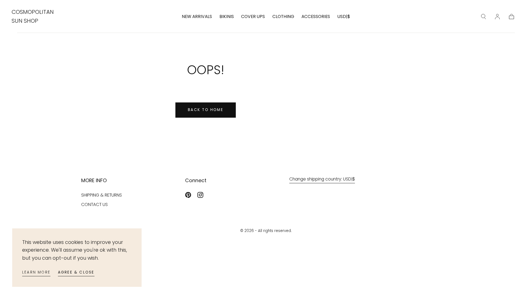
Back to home (205, 109)
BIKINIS (226, 16)
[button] (343, 17)
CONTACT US (94, 204)
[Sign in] (497, 16)
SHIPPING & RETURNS (101, 195)
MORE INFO (94, 180)
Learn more (36, 272)
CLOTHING (283, 16)
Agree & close (76, 272)
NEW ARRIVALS (197, 16)
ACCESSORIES (315, 16)
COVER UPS (253, 16)
